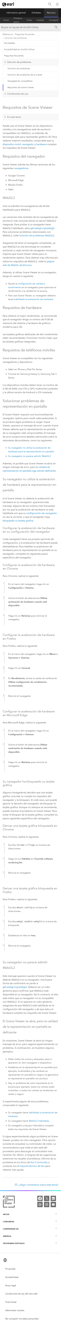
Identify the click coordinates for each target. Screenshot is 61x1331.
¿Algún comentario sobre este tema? (38, 1184)
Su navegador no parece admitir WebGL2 (29, 456)
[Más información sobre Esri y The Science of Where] (9, 1202)
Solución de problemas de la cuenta (25, 75)
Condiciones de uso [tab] (17, 93)
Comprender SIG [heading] (11, 1229)
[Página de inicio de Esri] (8, 4)
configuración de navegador (41, 513)
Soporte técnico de (32, 1166)
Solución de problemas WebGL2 (36, 235)
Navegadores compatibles (20, 81)
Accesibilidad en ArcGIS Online (19, 49)
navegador (28, 144)
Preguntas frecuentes (24, 34)
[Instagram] (46, 1204)
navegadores (21, 168)
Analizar (40, 20)
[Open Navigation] (57, 4)
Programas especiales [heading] (14, 1243)
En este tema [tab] (14, 117)
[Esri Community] (40, 1204)
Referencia (8, 34)
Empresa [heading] (7, 1236)
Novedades (9, 43)
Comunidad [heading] (8, 1221)
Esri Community (39, 1162)
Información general (16, 12)
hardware (41, 144)
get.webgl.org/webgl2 (42, 228)
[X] (46, 1198)
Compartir (53, 20)
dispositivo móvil (12, 144)
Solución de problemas (15, 38)
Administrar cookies (14, 1310)
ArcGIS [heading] (6, 1214)
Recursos (51, 12)
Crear (29, 20)
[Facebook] (40, 1198)
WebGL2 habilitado (39, 1121)
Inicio (6, 20)
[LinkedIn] (53, 1198)
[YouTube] (53, 1204)
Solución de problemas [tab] (19, 62)
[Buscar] (50, 4)
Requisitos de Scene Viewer (21, 87)
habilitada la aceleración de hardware (33, 299)
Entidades (36, 12)
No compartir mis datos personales (22, 1318)
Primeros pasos (18, 20)
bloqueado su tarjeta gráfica (18, 520)
